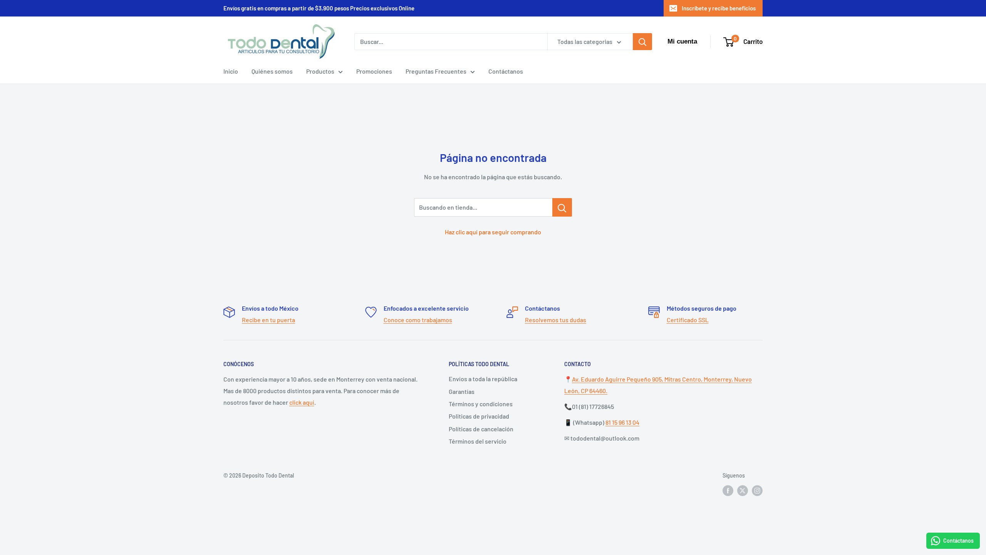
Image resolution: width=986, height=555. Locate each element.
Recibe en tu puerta (268, 319)
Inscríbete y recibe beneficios (719, 8)
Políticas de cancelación (481, 428)
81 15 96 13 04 (622, 422)
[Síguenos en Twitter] (742, 490)
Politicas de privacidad (479, 416)
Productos (320, 71)
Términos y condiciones (481, 403)
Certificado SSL (688, 319)
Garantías (462, 391)
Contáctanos (505, 71)
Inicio (230, 71)
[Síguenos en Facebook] (728, 490)
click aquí (301, 402)
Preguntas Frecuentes (436, 71)
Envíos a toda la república (483, 378)
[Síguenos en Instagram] (757, 490)
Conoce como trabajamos (418, 319)
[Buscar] (642, 41)
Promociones (374, 71)
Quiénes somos (272, 71)
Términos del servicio (477, 441)
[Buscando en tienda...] (562, 207)
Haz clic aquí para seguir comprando (493, 231)
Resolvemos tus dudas (555, 319)
